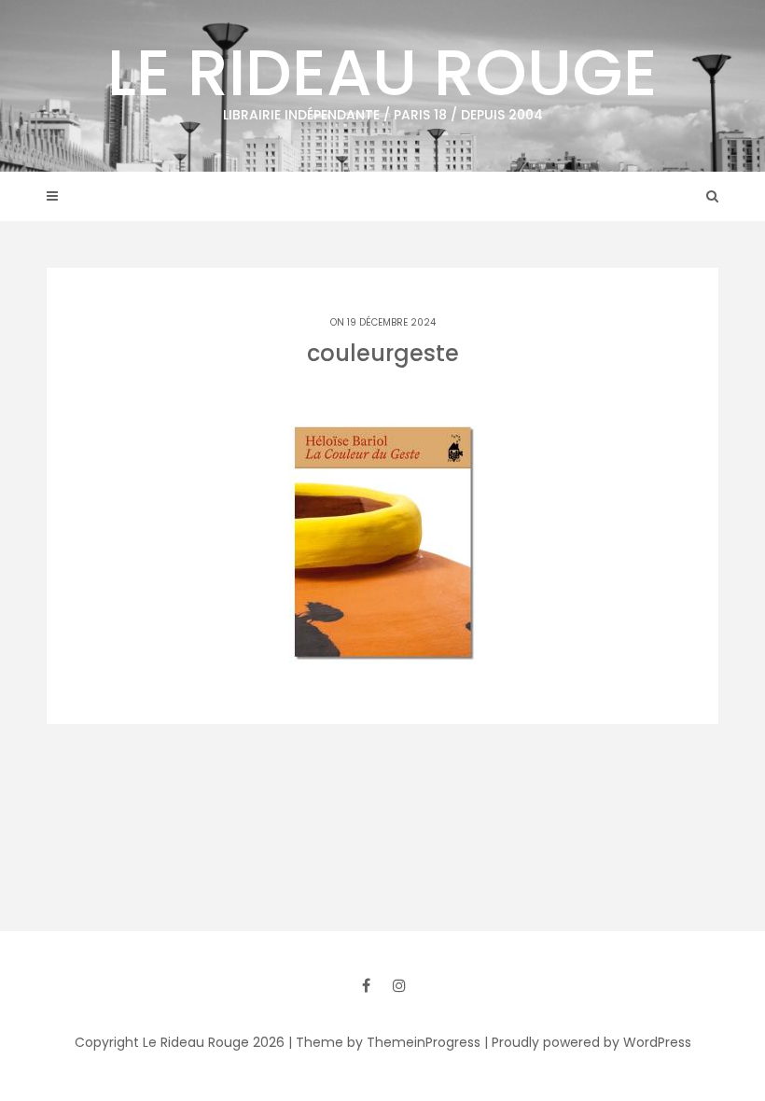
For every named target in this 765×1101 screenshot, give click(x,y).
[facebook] (365, 985)
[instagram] (399, 985)
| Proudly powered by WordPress (587, 1042)
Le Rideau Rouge (382, 75)
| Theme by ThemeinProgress (384, 1042)
